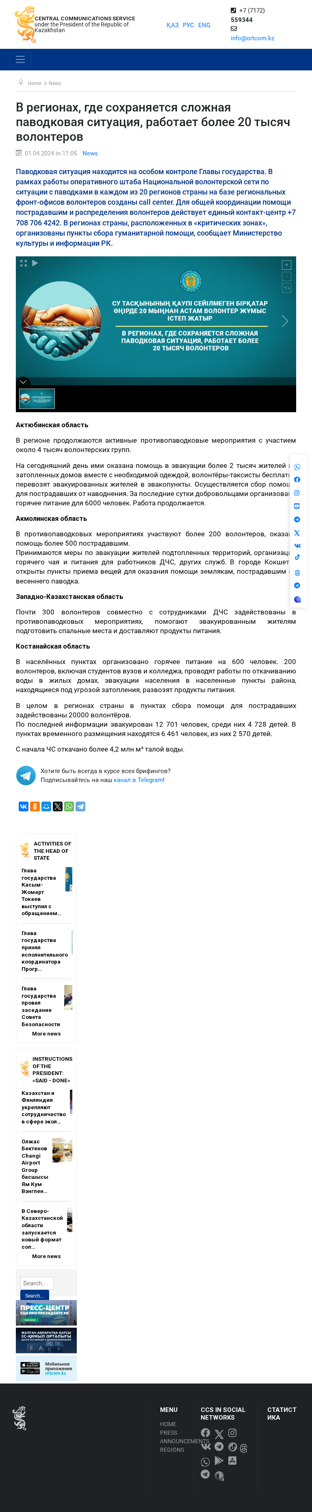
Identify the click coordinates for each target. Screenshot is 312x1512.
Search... (34, 1296)
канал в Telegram (138, 780)
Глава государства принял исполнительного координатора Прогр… (45, 951)
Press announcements (175, 1436)
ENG (204, 25)
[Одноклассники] (35, 806)
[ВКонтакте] (23, 806)
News (90, 153)
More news (46, 1033)
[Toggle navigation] (20, 60)
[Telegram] (80, 806)
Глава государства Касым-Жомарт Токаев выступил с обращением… (41, 891)
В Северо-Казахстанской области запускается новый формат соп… (42, 1229)
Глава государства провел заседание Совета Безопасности (41, 1006)
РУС (188, 25)
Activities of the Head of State (52, 850)
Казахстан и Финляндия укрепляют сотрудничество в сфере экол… (44, 1107)
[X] (58, 806)
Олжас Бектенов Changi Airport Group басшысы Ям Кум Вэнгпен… (35, 1166)
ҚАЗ (173, 25)
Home (168, 1424)
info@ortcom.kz (252, 38)
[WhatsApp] (69, 806)
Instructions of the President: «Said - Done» (52, 1069)
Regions (172, 1449)
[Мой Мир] (46, 806)
